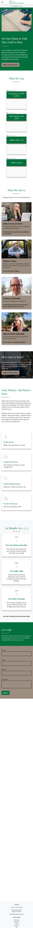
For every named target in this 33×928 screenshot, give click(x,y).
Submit (5, 693)
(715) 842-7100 (18, 907)
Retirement (16, 920)
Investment (16, 922)
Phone (4, 670)
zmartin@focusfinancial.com (17, 914)
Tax (16, 927)
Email (3, 660)
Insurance (16, 925)
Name (3, 650)
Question (5, 679)
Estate (16, 923)
